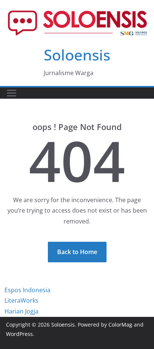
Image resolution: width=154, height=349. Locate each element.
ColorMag (120, 324)
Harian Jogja (21, 311)
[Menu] (11, 93)
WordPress (19, 333)
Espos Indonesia (27, 290)
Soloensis (77, 54)
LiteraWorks (21, 300)
